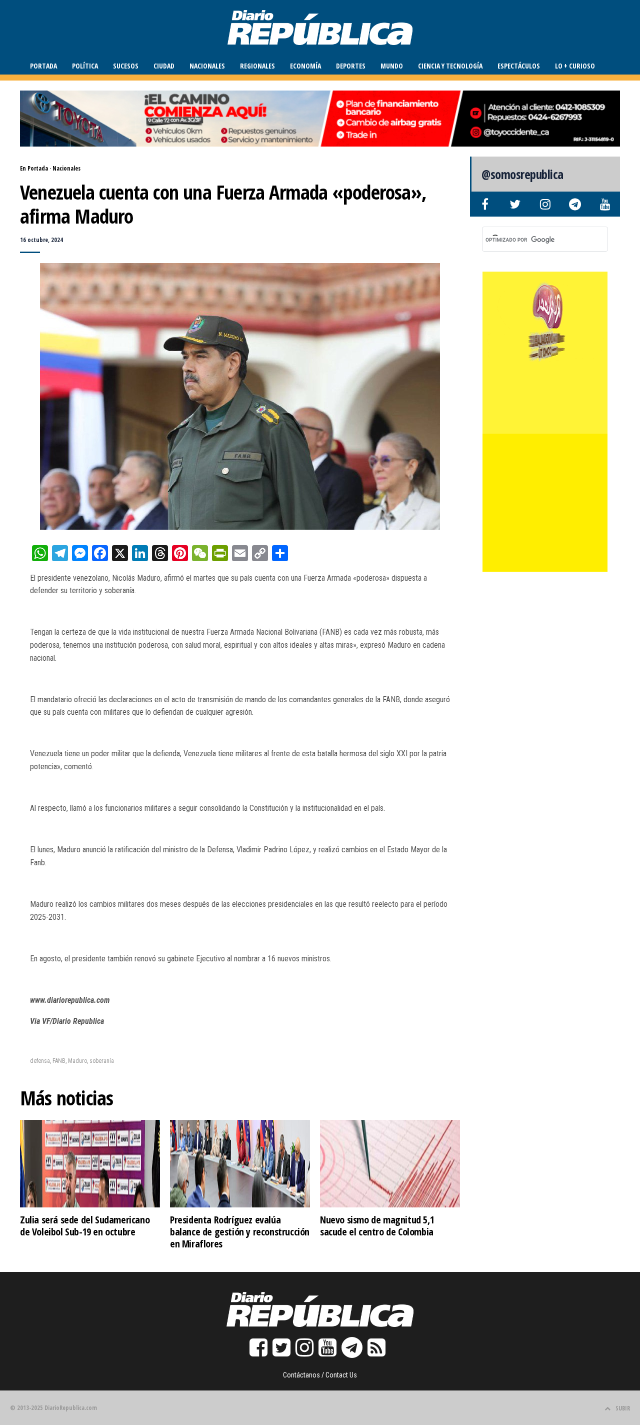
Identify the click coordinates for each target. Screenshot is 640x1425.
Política (85, 66)
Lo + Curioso (575, 66)
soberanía (102, 1060)
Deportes (351, 66)
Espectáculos (519, 66)
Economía (305, 66)
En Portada (34, 168)
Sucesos (125, 66)
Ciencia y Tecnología (450, 66)
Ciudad (164, 66)
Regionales (257, 66)
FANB (59, 1060)
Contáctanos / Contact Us (320, 1375)
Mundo (391, 66)
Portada (43, 66)
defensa (40, 1060)
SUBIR (623, 1408)
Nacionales (207, 66)
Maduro (77, 1060)
